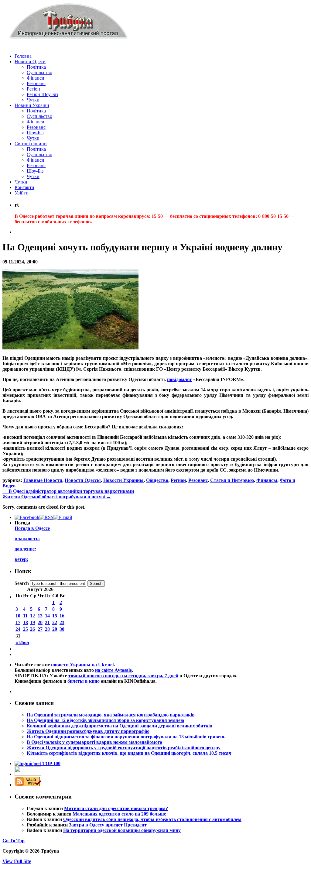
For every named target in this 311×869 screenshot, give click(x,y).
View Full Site (16, 861)
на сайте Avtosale (113, 670)
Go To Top (13, 840)
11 (25, 615)
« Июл (22, 642)
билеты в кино (83, 681)
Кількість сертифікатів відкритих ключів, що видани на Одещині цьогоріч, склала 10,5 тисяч (129, 753)
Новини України (32, 105)
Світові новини (31, 143)
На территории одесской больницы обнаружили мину (122, 830)
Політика (36, 67)
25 (25, 629)
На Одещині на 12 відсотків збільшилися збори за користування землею (105, 720)
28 (47, 629)
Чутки (33, 99)
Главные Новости (42, 480)
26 (32, 629)
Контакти (24, 187)
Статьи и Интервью (232, 480)
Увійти (22, 192)
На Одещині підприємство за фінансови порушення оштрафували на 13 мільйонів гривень (126, 736)
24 (17, 629)
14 (47, 615)
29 (54, 629)
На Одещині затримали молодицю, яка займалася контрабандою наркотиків (111, 714)
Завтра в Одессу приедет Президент (108, 824)
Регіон (33, 88)
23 (62, 622)
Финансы (266, 480)
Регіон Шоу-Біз (42, 94)
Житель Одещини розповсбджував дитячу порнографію (88, 731)
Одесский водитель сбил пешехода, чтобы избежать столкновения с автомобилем (152, 819)
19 (32, 622)
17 (17, 622)
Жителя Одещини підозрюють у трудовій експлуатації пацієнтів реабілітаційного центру (123, 747)
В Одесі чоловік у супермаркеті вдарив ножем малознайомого (94, 742)
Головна (23, 56)
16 (62, 615)
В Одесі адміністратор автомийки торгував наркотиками (68, 491)
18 (25, 622)
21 (47, 622)
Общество (157, 480)
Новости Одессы (83, 480)
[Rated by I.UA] (28, 774)
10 (17, 615)
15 (54, 615)
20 (40, 622)
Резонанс (36, 83)
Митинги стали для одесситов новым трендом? (116, 808)
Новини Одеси (30, 61)
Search (22, 583)
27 (40, 629)
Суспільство (39, 72)
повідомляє (179, 379)
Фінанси (35, 78)
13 (40, 615)
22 (54, 622)
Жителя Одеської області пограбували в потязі (56, 496)
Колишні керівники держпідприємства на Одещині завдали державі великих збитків (119, 725)
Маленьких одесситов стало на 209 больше (119, 813)
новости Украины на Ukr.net (82, 664)
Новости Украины (123, 480)
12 (32, 615)
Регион (178, 480)
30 (62, 629)
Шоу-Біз (35, 132)
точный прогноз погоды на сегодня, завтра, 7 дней (123, 675)
